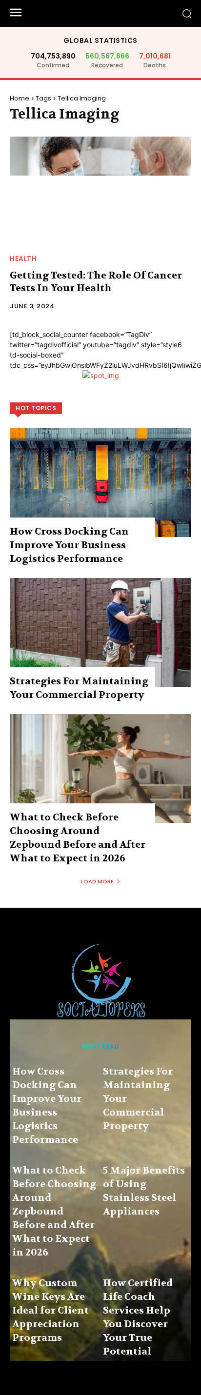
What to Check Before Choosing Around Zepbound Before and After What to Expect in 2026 (54, 1211)
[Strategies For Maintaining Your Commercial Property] (100, 632)
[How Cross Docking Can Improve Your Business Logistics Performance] (100, 482)
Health (23, 258)
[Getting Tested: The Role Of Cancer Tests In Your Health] (100, 191)
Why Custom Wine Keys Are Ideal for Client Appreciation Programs (50, 1310)
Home (19, 98)
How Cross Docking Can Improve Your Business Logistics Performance (69, 545)
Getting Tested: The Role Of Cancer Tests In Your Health (96, 281)
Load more (97, 881)
